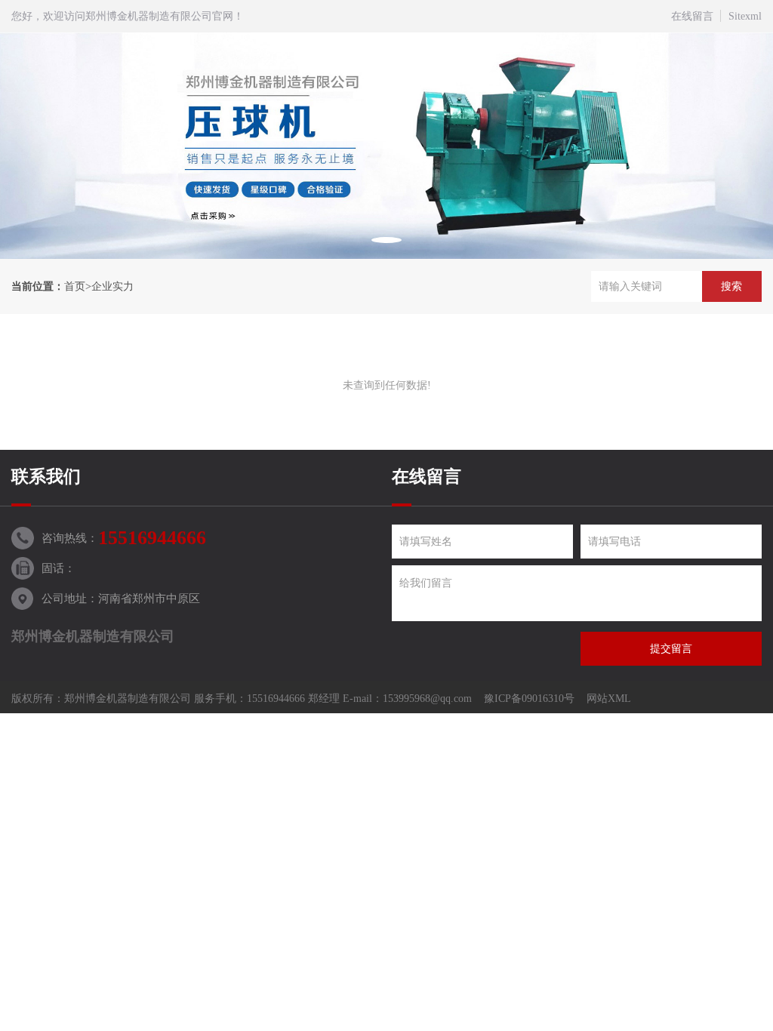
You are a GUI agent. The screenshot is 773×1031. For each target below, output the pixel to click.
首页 (74, 286)
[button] (386, 240)
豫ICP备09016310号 (529, 698)
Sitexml (745, 16)
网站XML (609, 698)
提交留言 (671, 648)
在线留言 (692, 16)
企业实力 (112, 286)
